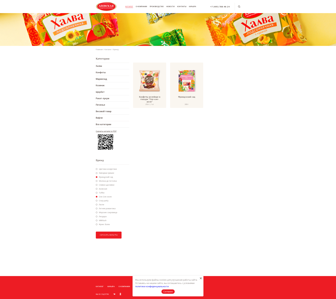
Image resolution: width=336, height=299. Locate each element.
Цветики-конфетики (108, 169)
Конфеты (101, 72)
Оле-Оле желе (105, 196)
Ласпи (101, 204)
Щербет (100, 91)
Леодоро (103, 216)
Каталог (129, 6)
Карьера (192, 6)
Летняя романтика (107, 208)
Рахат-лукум (102, 98)
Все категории (103, 124)
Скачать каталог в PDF (106, 131)
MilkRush (102, 220)
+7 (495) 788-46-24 (220, 6)
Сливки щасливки (106, 185)
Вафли (99, 117)
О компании (141, 6)
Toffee (101, 192)
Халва (99, 66)
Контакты (181, 6)
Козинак (100, 85)
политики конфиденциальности (152, 286)
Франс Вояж (104, 224)
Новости (170, 6)
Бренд (116, 49)
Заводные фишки (106, 173)
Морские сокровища (108, 212)
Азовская (103, 189)
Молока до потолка (108, 181)
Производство (157, 6)
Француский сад (106, 177)
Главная (99, 49)
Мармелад (101, 79)
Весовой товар (103, 111)
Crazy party (103, 200)
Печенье (100, 104)
